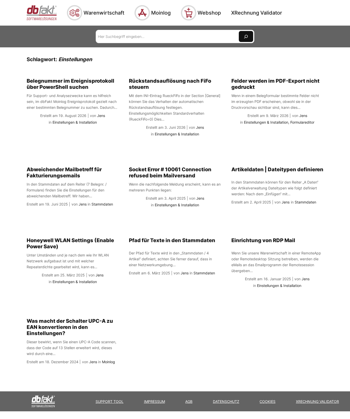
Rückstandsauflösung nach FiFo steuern (170, 84)
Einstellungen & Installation (75, 122)
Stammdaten (102, 204)
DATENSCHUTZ (226, 401)
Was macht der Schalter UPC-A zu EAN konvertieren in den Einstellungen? (70, 327)
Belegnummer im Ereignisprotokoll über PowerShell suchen (70, 84)
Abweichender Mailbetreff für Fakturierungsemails (64, 172)
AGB (188, 401)
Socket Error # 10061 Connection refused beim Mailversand (170, 172)
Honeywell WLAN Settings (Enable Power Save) (70, 243)
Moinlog (108, 362)
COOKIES (267, 401)
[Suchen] (246, 36)
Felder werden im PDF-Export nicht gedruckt (275, 84)
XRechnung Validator (317, 401)
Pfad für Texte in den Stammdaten (172, 240)
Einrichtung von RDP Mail (263, 240)
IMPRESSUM (154, 401)
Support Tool (109, 401)
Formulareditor (302, 122)
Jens (101, 115)
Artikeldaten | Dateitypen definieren (277, 169)
